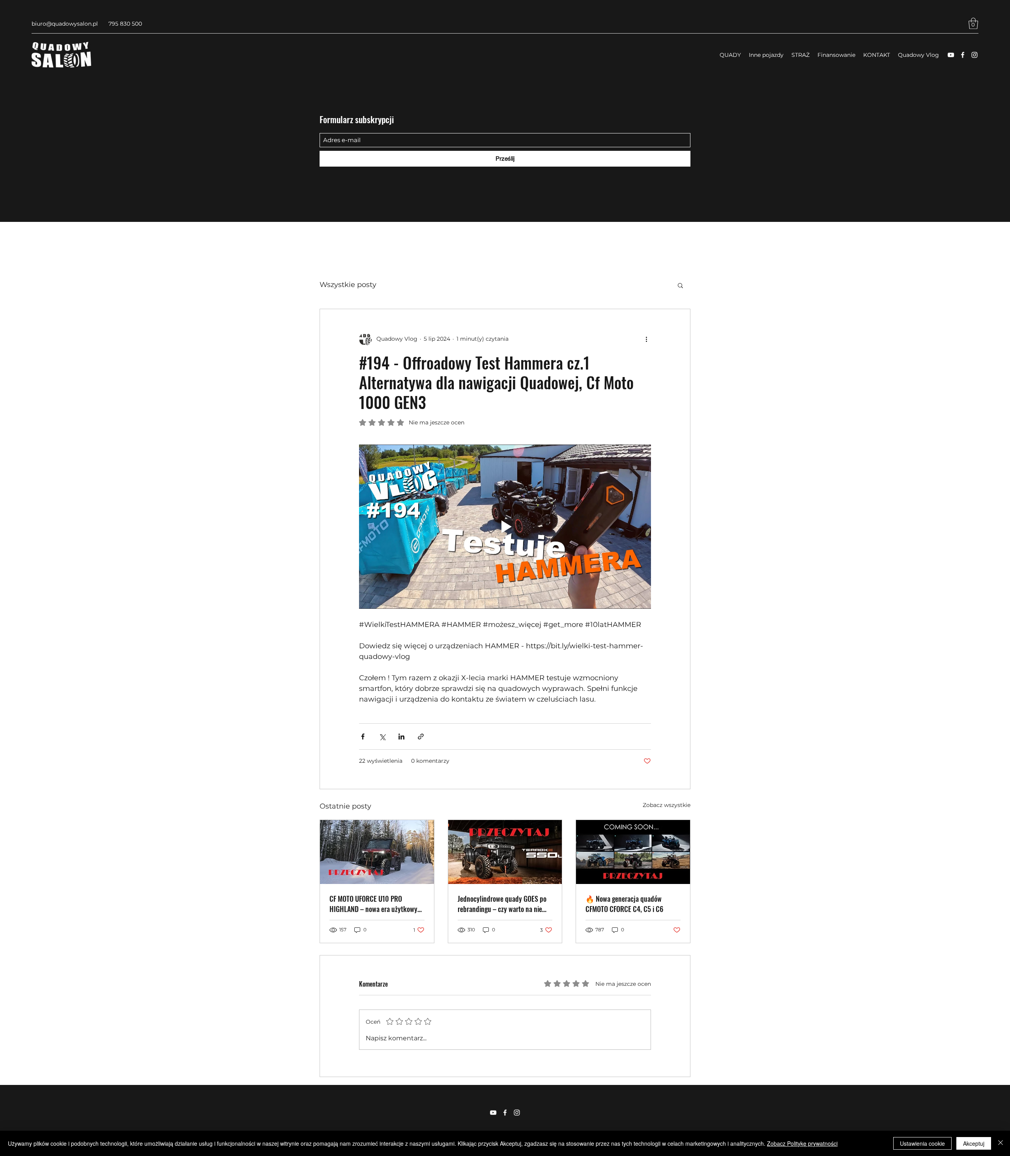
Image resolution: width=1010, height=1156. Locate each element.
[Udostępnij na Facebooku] (363, 736)
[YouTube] (951, 55)
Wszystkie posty (348, 284)
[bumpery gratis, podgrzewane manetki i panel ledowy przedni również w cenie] (377, 852)
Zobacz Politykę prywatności (802, 1143)
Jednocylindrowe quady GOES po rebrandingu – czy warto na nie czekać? (502, 903)
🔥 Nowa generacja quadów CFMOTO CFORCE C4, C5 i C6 (624, 903)
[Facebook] (963, 55)
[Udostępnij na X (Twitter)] (382, 736)
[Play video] (505, 527)
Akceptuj (973, 1143)
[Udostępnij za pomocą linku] (421, 736)
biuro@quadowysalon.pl (65, 23)
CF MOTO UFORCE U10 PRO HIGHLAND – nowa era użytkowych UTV (376, 903)
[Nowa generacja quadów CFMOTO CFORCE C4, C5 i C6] (633, 852)
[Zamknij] (1000, 1143)
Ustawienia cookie (922, 1143)
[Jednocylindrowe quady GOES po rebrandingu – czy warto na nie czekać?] (505, 852)
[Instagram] (974, 55)
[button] (973, 23)
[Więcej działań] (646, 339)
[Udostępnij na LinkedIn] (401, 736)
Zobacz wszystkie (666, 805)
